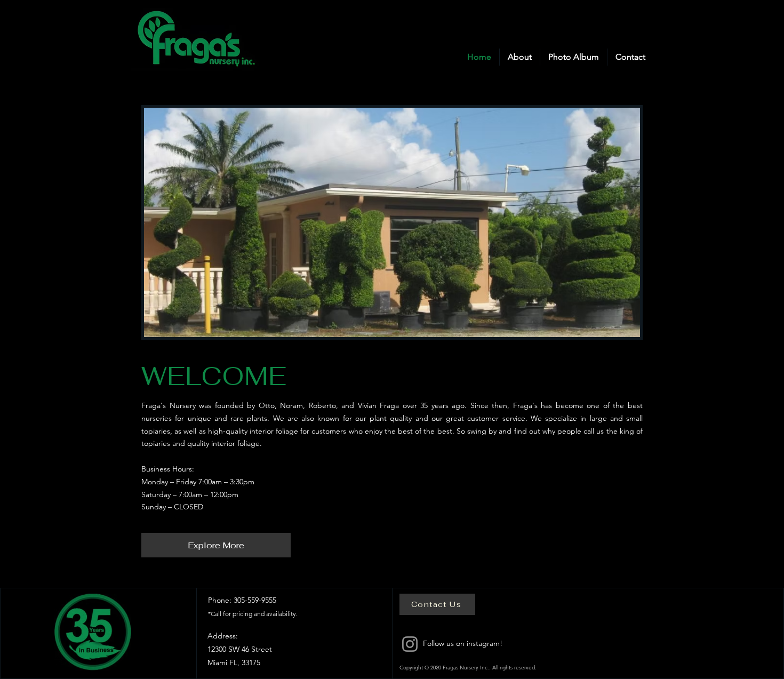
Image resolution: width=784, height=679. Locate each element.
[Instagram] (409, 644)
